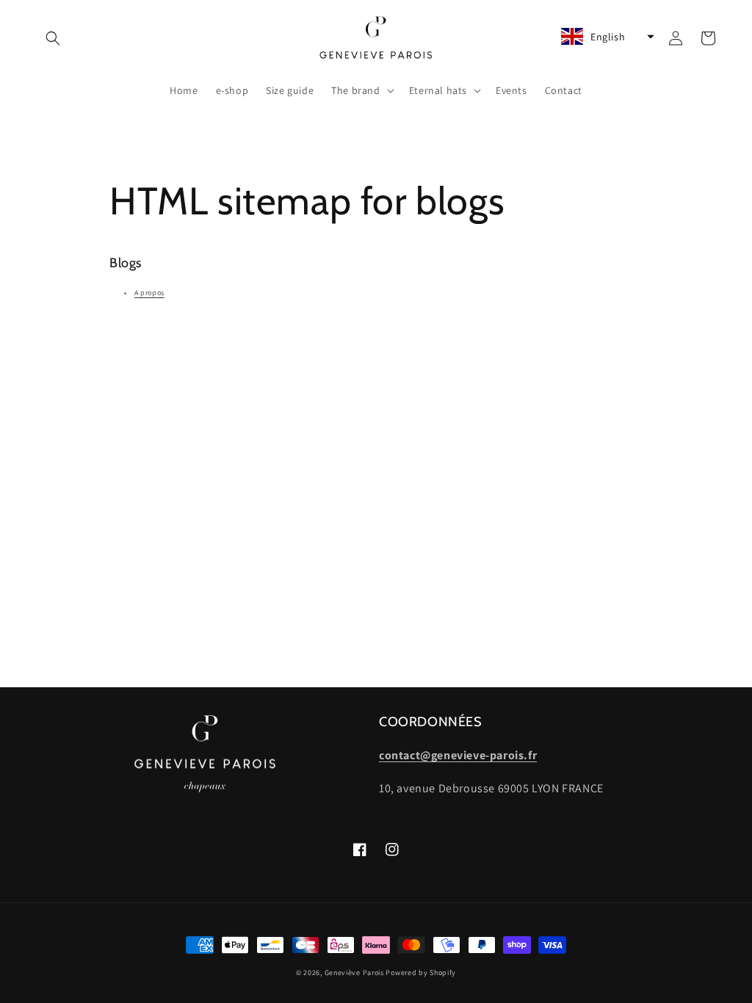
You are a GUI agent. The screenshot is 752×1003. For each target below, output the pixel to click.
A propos (149, 292)
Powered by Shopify (421, 972)
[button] (53, 38)
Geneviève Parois (354, 972)
